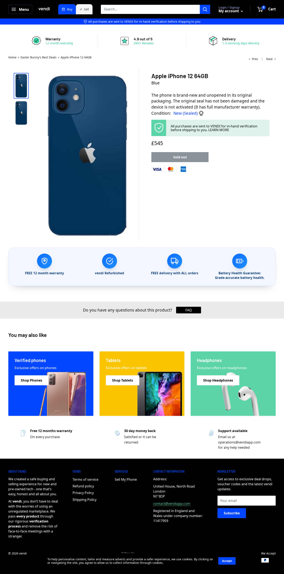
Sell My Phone (126, 479)
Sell (86, 9)
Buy (69, 9)
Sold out (180, 157)
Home (12, 57)
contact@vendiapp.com (171, 503)
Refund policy (83, 486)
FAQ (188, 310)
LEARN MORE (218, 130)
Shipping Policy (84, 499)
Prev (255, 59)
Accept (227, 561)
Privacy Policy (83, 492)
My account (229, 11)
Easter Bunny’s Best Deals (39, 57)
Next (269, 59)
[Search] (205, 9)
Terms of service (85, 479)
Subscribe (232, 513)
